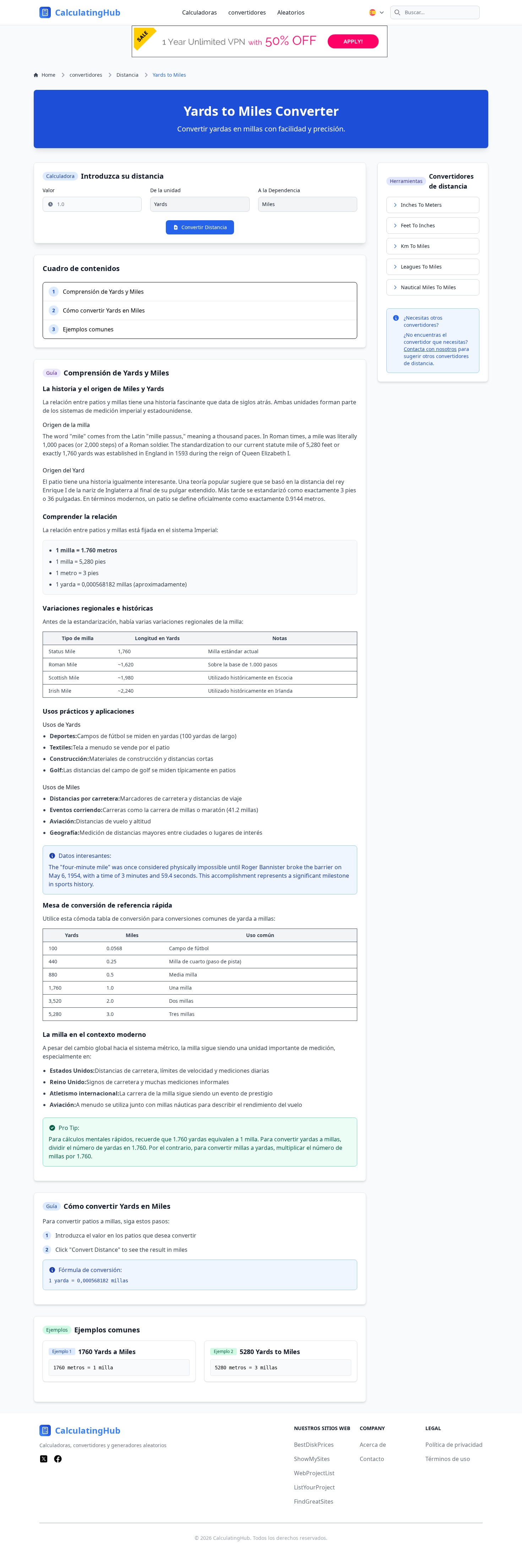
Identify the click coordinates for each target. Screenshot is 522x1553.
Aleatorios (291, 12)
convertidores (247, 12)
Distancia (127, 74)
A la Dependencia (279, 190)
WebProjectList (314, 1473)
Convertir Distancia (204, 227)
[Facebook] (58, 1459)
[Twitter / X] (43, 1459)
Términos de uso (447, 1459)
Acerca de (373, 1445)
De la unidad (165, 190)
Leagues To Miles (421, 266)
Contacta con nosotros (430, 349)
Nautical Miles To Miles (428, 287)
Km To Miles (415, 246)
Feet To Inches (418, 225)
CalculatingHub (231, 1538)
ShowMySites (312, 1459)
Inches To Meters (421, 204)
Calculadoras (199, 12)
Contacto (372, 1459)
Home (48, 74)
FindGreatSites (313, 1501)
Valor (49, 190)
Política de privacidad (454, 1445)
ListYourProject (314, 1487)
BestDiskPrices (314, 1445)
